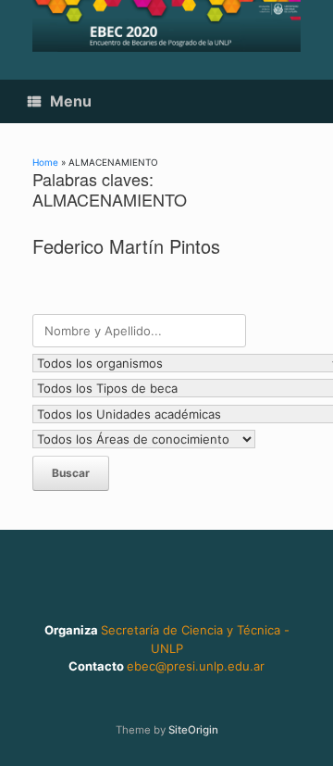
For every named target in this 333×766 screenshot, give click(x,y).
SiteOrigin (193, 729)
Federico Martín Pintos (126, 245)
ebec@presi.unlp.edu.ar (196, 666)
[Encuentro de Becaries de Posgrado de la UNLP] (166, 26)
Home (45, 162)
